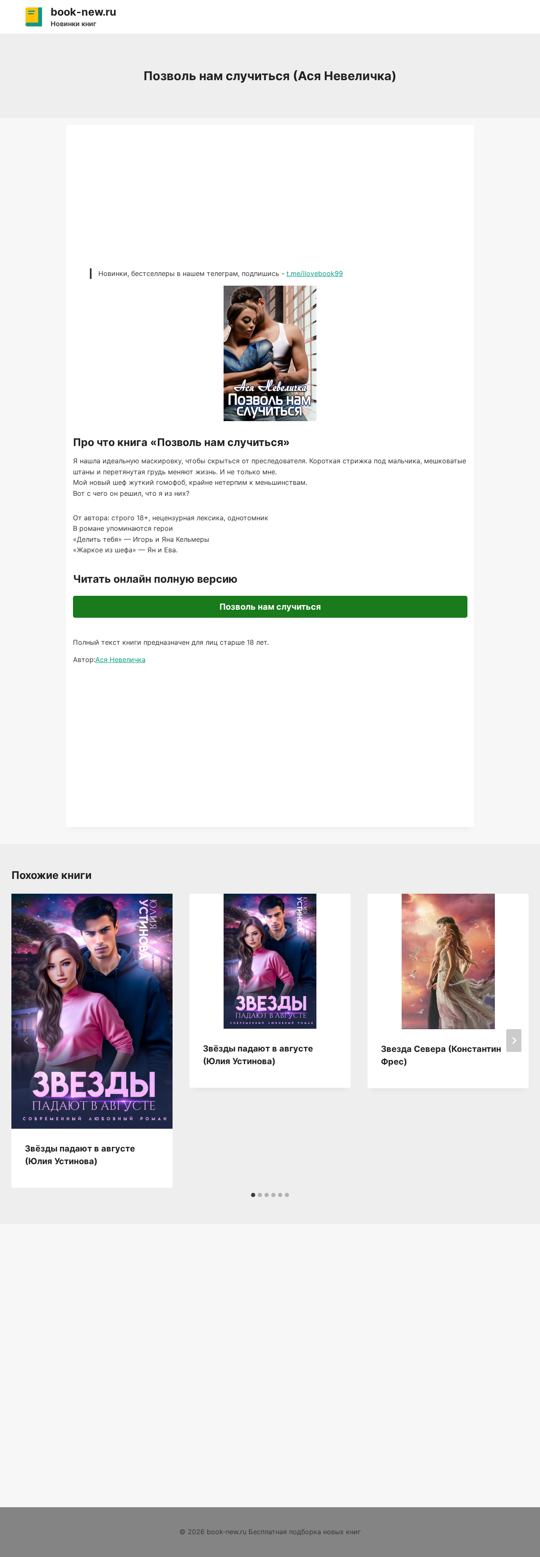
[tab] (253, 1195)
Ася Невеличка (120, 659)
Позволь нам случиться (270, 607)
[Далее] (513, 1040)
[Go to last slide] (26, 1040)
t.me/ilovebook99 (314, 273)
